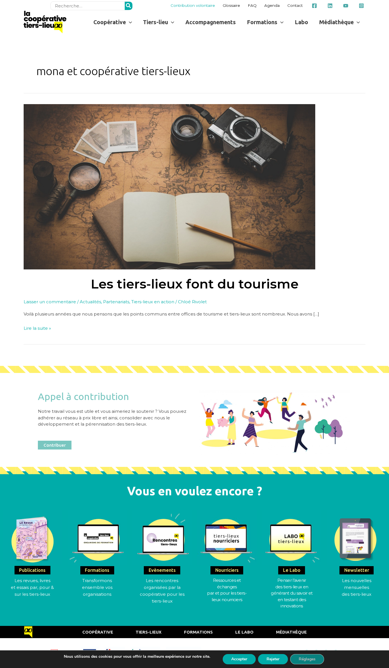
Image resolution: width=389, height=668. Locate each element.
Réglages (307, 659)
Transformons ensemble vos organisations (97, 587)
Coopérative (97, 632)
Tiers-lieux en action (152, 301)
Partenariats (116, 301)
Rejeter (273, 659)
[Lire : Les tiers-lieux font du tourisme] (169, 186)
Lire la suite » (37, 327)
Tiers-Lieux (148, 632)
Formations (198, 632)
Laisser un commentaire (50, 301)
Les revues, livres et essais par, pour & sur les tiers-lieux (32, 587)
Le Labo (244, 632)
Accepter (239, 659)
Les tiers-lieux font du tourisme (194, 284)
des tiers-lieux (356, 594)
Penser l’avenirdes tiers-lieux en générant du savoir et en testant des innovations (291, 593)
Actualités (90, 301)
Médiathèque (291, 632)
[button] (113, 22)
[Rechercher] (129, 6)
